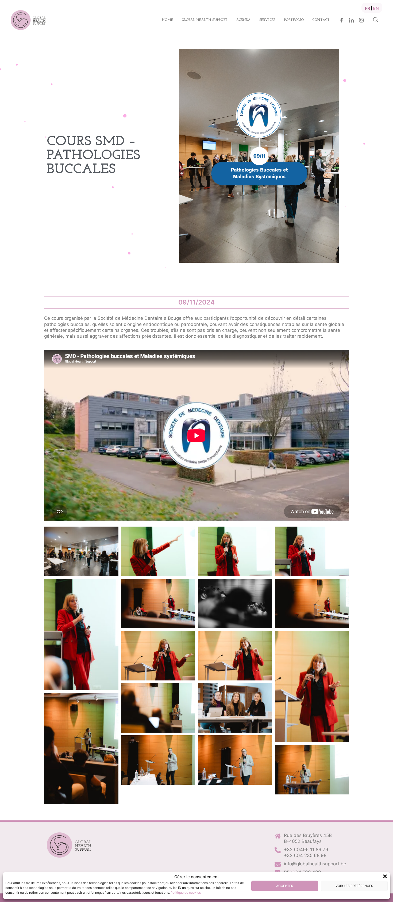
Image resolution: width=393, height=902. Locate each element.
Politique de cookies (186, 892)
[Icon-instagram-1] (361, 20)
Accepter (284, 886)
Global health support (205, 20)
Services (267, 20)
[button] (385, 876)
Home (167, 20)
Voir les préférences (354, 886)
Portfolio (294, 20)
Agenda (243, 20)
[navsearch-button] (375, 20)
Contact (321, 20)
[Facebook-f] (341, 20)
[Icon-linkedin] (351, 20)
